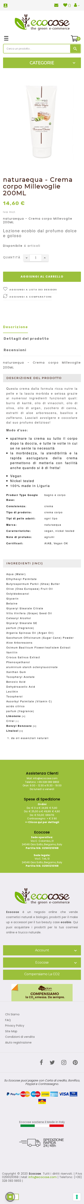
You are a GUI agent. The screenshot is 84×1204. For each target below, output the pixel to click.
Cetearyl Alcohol (18, 618)
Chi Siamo (12, 1014)
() (69, 5)
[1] (23, 716)
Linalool (12, 731)
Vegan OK (61, 543)
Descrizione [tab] (15, 327)
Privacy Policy (14, 1026)
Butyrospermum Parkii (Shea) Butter (33, 583)
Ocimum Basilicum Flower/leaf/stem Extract (38, 647)
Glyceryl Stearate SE (21, 623)
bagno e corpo (55, 495)
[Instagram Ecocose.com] (64, 1062)
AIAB (48, 543)
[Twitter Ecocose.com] (52, 1062)
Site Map (11, 1031)
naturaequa (52, 524)
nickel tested (65, 530)
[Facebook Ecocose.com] (41, 1062)
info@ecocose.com (43, 1177)
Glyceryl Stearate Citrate (24, 608)
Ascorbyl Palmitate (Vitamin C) (29, 701)
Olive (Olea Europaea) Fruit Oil (29, 588)
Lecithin (12, 691)
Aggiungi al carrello (42, 276)
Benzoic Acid (16, 681)
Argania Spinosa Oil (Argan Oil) (30, 632)
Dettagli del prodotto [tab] (26, 339)
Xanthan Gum (16, 672)
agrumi (49, 537)
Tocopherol (14, 696)
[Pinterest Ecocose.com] (75, 1062)
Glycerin (12, 598)
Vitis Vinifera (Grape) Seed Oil (29, 613)
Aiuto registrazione (18, 1043)
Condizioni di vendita (20, 1037)
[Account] (77, 5)
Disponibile (13, 246)
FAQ (8, 1020)
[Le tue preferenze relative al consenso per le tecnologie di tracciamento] (77, 1197)
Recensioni (15, 350)
